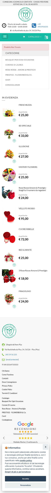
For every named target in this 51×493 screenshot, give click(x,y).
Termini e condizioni (9, 393)
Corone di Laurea (14, 65)
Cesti (7, 80)
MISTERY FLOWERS (28, 167)
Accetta (25, 479)
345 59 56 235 (11, 355)
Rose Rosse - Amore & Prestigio (20, 70)
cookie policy (26, 460)
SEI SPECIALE (25, 125)
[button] (45, 37)
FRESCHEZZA (25, 105)
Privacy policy (7, 386)
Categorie (12, 53)
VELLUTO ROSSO (27, 208)
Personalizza (25, 485)
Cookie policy (7, 389)
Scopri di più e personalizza (17, 472)
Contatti (5, 378)
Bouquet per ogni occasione (19, 60)
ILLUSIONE (24, 146)
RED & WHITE (25, 250)
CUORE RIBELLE (26, 229)
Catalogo (34, 36)
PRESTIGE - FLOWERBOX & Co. (18, 75)
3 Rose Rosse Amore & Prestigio (33, 270)
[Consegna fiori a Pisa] (25, 14)
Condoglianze (12, 85)
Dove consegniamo (9, 382)
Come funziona (7, 375)
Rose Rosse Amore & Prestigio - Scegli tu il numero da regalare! (33, 189)
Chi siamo (5, 371)
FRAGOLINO (25, 291)
